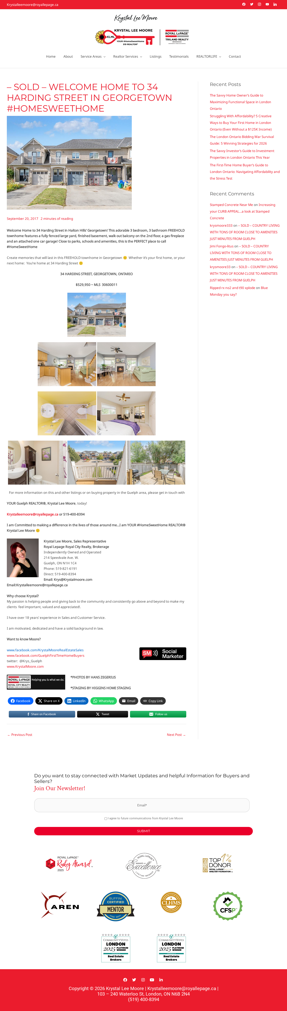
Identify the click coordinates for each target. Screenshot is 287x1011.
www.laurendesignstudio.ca (222, 938)
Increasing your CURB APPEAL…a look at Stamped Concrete (242, 211)
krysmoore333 (221, 225)
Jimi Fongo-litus (222, 246)
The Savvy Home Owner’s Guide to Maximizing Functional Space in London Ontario (240, 102)
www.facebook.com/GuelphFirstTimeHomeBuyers (45, 655)
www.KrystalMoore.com (25, 666)
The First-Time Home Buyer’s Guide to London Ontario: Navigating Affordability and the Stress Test (245, 172)
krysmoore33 (220, 267)
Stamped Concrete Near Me (231, 204)
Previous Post (19, 734)
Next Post (176, 734)
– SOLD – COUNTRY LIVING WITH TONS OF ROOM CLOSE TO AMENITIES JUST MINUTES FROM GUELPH (245, 232)
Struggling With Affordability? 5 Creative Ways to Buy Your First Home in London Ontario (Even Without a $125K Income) (241, 123)
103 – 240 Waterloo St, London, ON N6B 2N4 (143, 994)
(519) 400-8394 (143, 999)
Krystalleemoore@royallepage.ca (32, 4)
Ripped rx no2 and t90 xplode (232, 287)
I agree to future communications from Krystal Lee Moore (145, 818)
